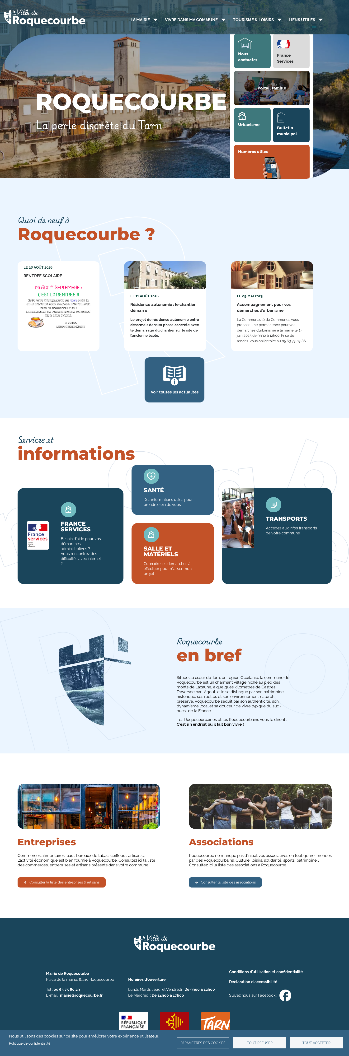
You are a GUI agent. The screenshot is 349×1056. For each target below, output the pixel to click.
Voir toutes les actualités (174, 392)
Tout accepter (316, 1043)
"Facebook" (285, 995)
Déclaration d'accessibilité (253, 982)
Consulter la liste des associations (228, 882)
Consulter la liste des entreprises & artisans (64, 882)
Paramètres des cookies (203, 1043)
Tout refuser (260, 1043)
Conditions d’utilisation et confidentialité (266, 972)
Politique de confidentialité (29, 1043)
